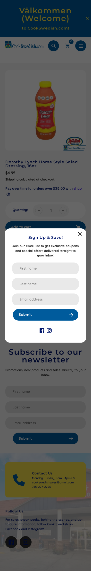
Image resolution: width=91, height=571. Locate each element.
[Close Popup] (80, 234)
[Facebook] (42, 330)
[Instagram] (49, 330)
